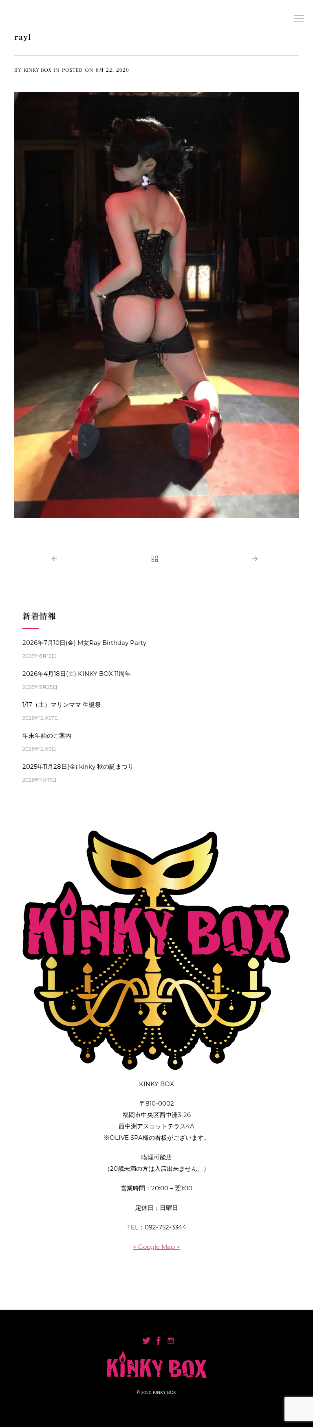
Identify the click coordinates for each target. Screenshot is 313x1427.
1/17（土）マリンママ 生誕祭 (61, 704)
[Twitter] (146, 1341)
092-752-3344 (165, 1227)
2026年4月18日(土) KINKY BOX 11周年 (76, 673)
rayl (22, 37)
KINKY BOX (37, 70)
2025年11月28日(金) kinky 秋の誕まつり (78, 766)
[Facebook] (158, 1341)
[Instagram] (171, 1341)
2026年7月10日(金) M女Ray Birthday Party (84, 642)
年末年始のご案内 (46, 735)
